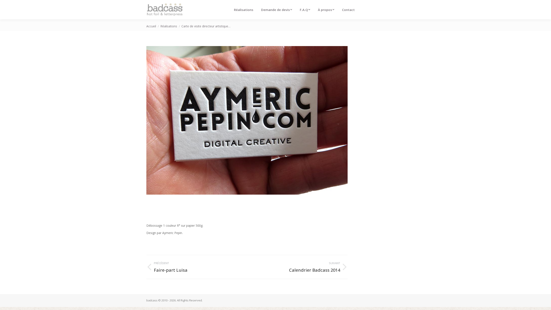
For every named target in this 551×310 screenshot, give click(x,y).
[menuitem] (243, 10)
